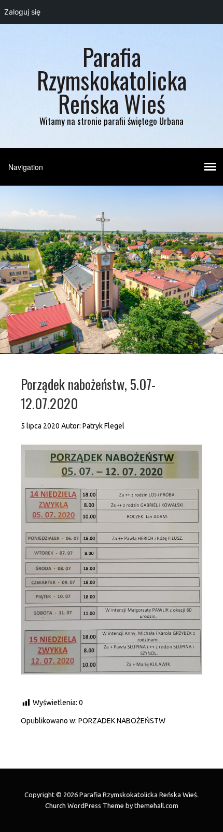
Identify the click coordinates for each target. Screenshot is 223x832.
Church (55, 805)
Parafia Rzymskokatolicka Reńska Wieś (112, 80)
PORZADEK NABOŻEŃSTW (121, 721)
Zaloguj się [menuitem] (22, 11)
